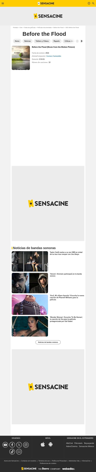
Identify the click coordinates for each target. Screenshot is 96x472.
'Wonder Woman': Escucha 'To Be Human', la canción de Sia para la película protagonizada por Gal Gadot (66, 319)
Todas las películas (30, 27)
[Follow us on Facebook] (12, 445)
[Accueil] (46, 3)
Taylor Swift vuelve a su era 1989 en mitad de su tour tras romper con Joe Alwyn (66, 253)
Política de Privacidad (59, 461)
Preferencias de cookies (48, 463)
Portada (15, 27)
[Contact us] (19, 451)
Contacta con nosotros (28, 461)
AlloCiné (69, 443)
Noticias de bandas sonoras (48, 342)
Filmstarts (78, 443)
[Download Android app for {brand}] (52, 444)
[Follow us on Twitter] (19, 445)
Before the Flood (59, 27)
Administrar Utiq (74, 461)
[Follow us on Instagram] (26, 445)
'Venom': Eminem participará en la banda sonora (66, 275)
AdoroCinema (71, 446)
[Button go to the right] (81, 41)
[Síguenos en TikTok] (12, 451)
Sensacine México (86, 446)
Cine (21, 27)
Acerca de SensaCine (11, 461)
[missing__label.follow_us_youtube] (5, 445)
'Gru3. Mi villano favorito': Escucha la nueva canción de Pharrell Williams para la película (67, 298)
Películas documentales (44, 27)
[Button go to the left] (77, 41)
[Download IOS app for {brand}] (44, 444)
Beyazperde (89, 443)
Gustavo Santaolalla (53, 56)
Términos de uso (44, 461)
